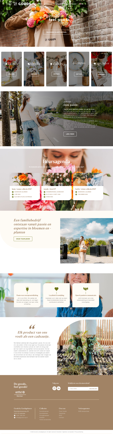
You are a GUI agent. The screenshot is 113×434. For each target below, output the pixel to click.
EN (82, 4)
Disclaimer (59, 431)
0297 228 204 (20, 415)
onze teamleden (23, 239)
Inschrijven (93, 388)
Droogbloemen (44, 415)
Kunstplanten (44, 413)
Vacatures (62, 413)
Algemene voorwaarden (68, 431)
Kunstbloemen (44, 411)
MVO (60, 415)
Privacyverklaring (79, 431)
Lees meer (70, 134)
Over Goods (63, 411)
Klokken (42, 417)
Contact (74, 4)
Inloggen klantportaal (56, 32)
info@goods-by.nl (22, 417)
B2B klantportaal (83, 411)
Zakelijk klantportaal (62, 4)
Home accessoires (45, 419)
